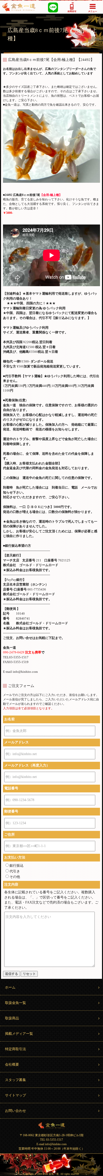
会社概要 (12, 1064)
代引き (15, 871)
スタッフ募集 (15, 1080)
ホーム (10, 987)
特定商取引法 (15, 1049)
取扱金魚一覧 (15, 1003)
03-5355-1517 (72, 7)
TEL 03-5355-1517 (51, 1139)
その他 (15, 877)
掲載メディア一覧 (19, 1034)
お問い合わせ (15, 1111)
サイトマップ (15, 1095)
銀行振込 (17, 865)
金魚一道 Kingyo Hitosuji (51, 1125)
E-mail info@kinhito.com (51, 1144)
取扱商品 (12, 1018)
